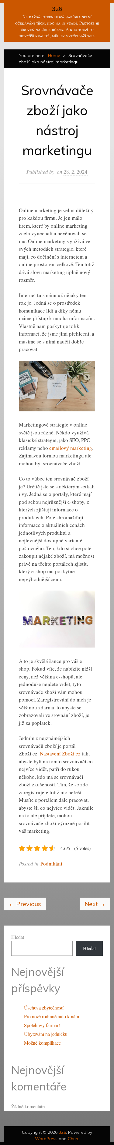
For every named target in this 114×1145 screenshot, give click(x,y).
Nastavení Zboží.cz (60, 753)
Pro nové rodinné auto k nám (51, 1016)
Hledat (17, 937)
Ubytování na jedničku (45, 1034)
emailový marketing (70, 447)
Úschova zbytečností (44, 1007)
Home (54, 55)
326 (57, 8)
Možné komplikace (42, 1043)
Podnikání (51, 863)
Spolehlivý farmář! (42, 1025)
